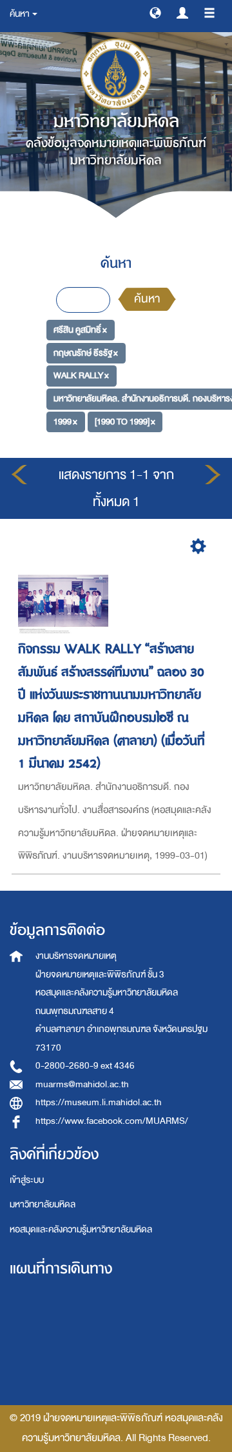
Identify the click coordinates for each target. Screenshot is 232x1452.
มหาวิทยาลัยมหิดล (42, 1204)
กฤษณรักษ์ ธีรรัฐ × (85, 353)
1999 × (65, 421)
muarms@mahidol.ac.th (82, 1084)
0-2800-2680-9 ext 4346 (85, 1066)
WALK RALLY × (81, 375)
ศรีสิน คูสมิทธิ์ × (80, 329)
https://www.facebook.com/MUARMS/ (111, 1121)
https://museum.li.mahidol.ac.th (98, 1102)
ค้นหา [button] (20, 14)
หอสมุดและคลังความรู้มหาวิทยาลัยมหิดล (81, 1229)
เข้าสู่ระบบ (27, 1180)
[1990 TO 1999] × (125, 421)
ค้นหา (147, 299)
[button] (155, 12)
